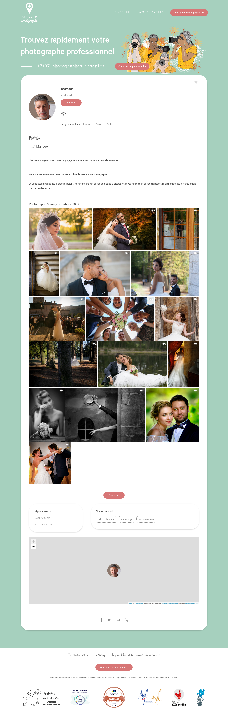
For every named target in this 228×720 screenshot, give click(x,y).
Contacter (71, 102)
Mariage (42, 146)
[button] (114, 570)
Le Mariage (100, 655)
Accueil (124, 12)
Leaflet (130, 603)
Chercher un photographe (132, 66)
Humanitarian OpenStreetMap (170, 603)
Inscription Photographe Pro (189, 12)
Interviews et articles (78, 655)
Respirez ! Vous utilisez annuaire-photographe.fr (136, 655)
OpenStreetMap (139, 603)
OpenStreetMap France (191, 603)
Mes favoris (153, 12)
